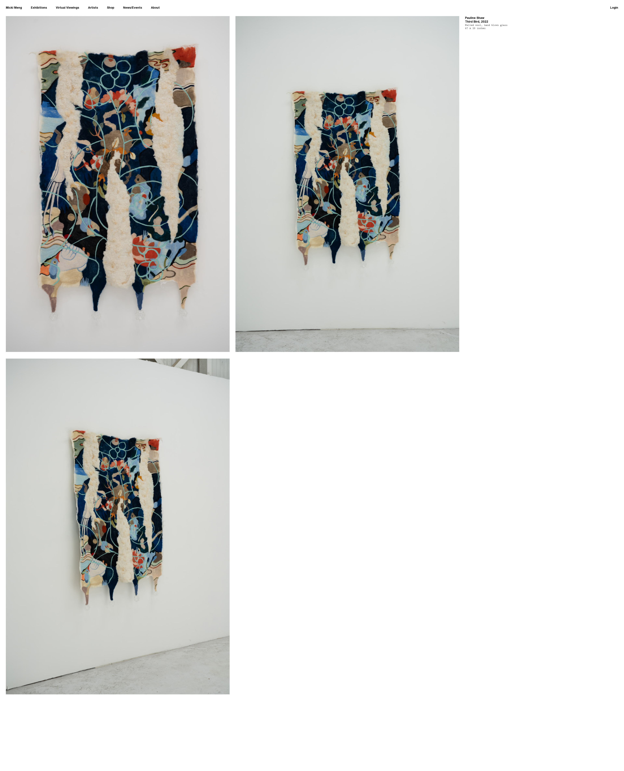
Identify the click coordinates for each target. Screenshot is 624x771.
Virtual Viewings (67, 7)
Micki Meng (14, 7)
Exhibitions (39, 7)
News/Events (132, 7)
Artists (93, 7)
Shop (110, 7)
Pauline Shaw (474, 18)
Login (614, 7)
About (155, 7)
